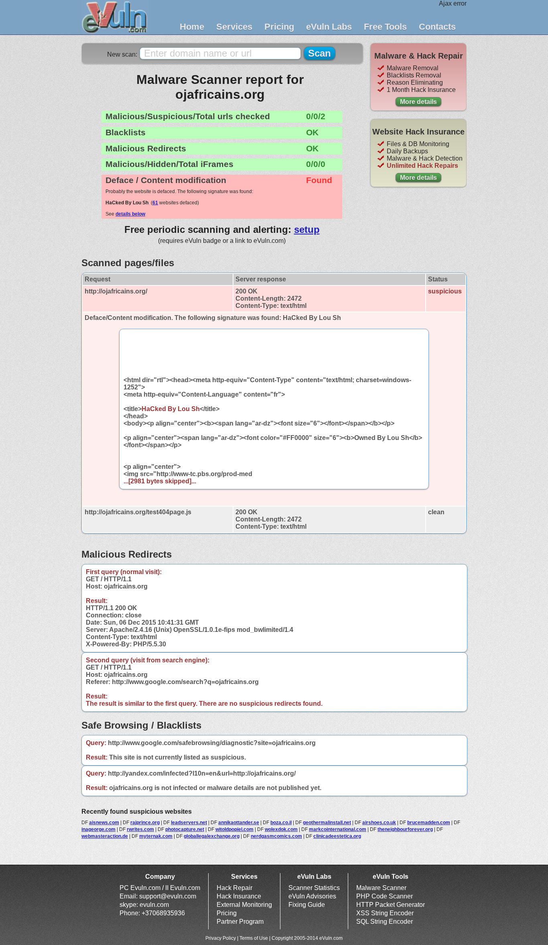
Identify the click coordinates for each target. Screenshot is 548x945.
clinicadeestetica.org (337, 836)
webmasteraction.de (104, 836)
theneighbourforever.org (405, 829)
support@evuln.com (167, 896)
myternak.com (156, 836)
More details (418, 101)
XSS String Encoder (385, 913)
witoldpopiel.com (234, 829)
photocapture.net (184, 829)
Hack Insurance (239, 896)
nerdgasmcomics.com (276, 836)
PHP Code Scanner (384, 896)
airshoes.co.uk (379, 822)
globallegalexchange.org (211, 836)
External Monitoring (244, 904)
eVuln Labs (329, 27)
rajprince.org (145, 822)
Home (192, 27)
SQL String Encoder (384, 921)
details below (130, 214)
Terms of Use (253, 938)
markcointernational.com (337, 829)
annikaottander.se (238, 822)
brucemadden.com (428, 822)
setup (307, 229)
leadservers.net (189, 822)
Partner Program (240, 921)
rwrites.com (140, 829)
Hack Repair (234, 887)
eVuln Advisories (312, 896)
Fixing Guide (306, 904)
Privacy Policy (220, 938)
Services (234, 27)
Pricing (279, 27)
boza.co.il (281, 822)
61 (155, 203)
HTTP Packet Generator (390, 904)
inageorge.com (98, 829)
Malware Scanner (381, 887)
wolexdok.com (281, 829)
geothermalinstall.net (327, 822)
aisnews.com (104, 822)
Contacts (437, 27)
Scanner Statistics (314, 887)
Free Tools (385, 27)
